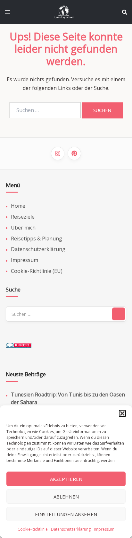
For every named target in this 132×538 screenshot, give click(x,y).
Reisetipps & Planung (36, 238)
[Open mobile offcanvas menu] (7, 12)
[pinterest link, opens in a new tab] (74, 153)
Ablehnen (66, 496)
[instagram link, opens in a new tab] (57, 153)
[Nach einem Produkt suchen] (124, 12)
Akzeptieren (66, 479)
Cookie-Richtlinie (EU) (36, 270)
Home (18, 205)
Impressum (104, 529)
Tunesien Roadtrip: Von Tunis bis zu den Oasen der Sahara (68, 398)
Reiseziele (23, 216)
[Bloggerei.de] (18, 343)
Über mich (23, 227)
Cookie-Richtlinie (33, 529)
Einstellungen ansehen (66, 514)
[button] (122, 413)
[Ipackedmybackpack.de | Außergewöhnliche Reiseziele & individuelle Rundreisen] (65, 11)
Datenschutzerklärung (71, 529)
